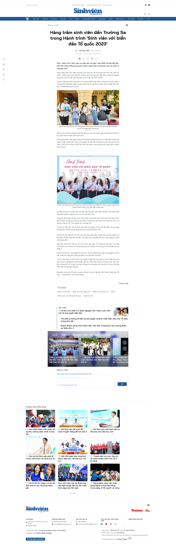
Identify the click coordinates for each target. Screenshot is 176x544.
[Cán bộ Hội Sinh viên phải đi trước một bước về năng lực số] (40, 445)
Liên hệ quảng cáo (58, 519)
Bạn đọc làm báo (37, 539)
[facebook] (146, 5)
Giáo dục (54, 19)
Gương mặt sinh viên (89, 19)
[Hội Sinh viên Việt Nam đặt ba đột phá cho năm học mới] (105, 418)
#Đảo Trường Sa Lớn (100, 292)
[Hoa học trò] (147, 510)
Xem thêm (148, 18)
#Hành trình (88, 296)
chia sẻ (79, 59)
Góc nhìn (63, 19)
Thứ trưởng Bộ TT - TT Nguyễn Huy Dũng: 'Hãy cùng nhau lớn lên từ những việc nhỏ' (127, 359)
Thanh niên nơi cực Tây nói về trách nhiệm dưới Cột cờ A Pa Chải (104, 458)
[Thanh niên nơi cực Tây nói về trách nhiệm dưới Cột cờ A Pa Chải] (105, 445)
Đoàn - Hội (36, 19)
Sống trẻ (45, 19)
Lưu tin (4, 69)
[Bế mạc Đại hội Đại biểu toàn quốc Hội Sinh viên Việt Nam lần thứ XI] (95, 346)
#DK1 (113, 292)
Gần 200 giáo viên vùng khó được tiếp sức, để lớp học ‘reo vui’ (72, 458)
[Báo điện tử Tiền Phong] (137, 510)
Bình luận (4, 74)
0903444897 (82, 521)
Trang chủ (27, 18)
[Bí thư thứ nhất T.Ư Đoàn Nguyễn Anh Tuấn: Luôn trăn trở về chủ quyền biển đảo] (121, 311)
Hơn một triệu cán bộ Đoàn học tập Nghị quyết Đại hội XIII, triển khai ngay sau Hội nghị (72, 485)
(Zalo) (65, 521)
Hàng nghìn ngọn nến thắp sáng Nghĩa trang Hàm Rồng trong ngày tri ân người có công (104, 485)
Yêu (70, 19)
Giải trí (77, 19)
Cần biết (140, 19)
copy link (88, 59)
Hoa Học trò (107, 5)
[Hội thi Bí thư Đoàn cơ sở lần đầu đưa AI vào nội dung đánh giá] (40, 472)
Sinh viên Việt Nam (37, 509)
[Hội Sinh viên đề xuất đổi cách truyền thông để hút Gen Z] (72, 418)
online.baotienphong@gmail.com (87, 524)
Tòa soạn (29, 519)
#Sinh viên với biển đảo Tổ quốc (69, 296)
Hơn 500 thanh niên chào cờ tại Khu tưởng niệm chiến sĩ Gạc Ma (40, 431)
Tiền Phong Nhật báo (94, 5)
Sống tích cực (120, 19)
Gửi (122, 384)
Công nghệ (102, 19)
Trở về (4, 80)
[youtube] (149, 5)
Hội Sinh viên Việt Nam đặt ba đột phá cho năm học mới (105, 430)
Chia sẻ (4, 64)
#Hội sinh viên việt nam (81, 292)
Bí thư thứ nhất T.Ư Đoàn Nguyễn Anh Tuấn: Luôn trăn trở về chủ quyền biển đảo (84, 311)
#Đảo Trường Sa (64, 292)
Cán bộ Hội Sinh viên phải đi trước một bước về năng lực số (40, 457)
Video (110, 19)
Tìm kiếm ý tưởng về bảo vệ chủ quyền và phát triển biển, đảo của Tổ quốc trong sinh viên (94, 320)
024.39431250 (32, 526)
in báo (92, 59)
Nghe (4, 59)
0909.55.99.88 (58, 521)
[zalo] (116, 524)
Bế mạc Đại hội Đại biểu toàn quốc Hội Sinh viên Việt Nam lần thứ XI (95, 359)
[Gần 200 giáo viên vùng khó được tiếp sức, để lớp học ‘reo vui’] (72, 445)
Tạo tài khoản (72, 374)
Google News (126, 25)
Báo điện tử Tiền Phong (88, 11)
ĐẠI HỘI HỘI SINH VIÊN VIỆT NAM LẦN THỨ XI (88, 334)
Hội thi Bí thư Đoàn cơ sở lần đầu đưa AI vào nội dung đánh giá (40, 485)
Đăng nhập (60, 374)
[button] (124, 342)
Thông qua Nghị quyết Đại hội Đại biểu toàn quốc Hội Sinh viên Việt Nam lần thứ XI (63, 359)
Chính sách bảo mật (135, 519)
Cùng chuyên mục (36, 407)
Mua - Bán (131, 19)
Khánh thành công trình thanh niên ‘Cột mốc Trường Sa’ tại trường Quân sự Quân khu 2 (93, 326)
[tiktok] (112, 524)
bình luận (96, 59)
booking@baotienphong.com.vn (63, 524)
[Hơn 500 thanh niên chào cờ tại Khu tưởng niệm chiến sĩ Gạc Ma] (40, 418)
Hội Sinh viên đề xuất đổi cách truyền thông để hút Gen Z (72, 430)
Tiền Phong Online (78, 5)
